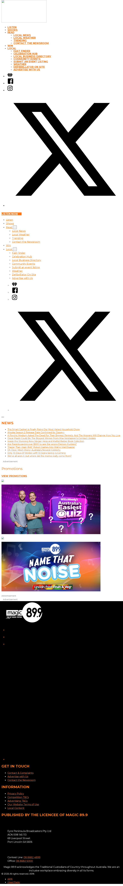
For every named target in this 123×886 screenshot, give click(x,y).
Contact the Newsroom (31, 43)
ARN (10, 879)
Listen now (10, 213)
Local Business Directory (32, 56)
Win (10, 45)
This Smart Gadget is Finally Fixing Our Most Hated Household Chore (44, 429)
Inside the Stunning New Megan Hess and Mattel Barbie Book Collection (46, 441)
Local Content (16, 808)
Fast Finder (22, 51)
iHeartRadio (14, 882)
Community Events (27, 59)
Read (11, 32)
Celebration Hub (26, 53)
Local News (22, 35)
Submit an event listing (31, 61)
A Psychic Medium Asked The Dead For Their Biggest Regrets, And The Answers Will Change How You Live (64, 435)
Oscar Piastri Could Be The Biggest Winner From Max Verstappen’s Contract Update (52, 438)
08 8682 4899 (32, 857)
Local (12, 48)
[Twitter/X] (65, 205)
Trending (20, 40)
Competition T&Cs (18, 797)
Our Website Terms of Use (23, 804)
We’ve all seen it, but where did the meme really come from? (40, 456)
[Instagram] (10, 90)
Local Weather (25, 37)
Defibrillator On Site (29, 67)
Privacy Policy (16, 793)
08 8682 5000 (24, 861)
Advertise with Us (27, 69)
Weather (20, 64)
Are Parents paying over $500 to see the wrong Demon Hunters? (42, 444)
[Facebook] (11, 83)
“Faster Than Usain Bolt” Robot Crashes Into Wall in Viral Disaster (41, 447)
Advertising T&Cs (17, 800)
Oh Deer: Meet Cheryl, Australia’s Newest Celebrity (34, 450)
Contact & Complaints (20, 773)
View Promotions (14, 476)
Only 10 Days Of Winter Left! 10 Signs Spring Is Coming (37, 453)
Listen (12, 27)
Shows (13, 30)
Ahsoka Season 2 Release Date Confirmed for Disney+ (36, 432)
